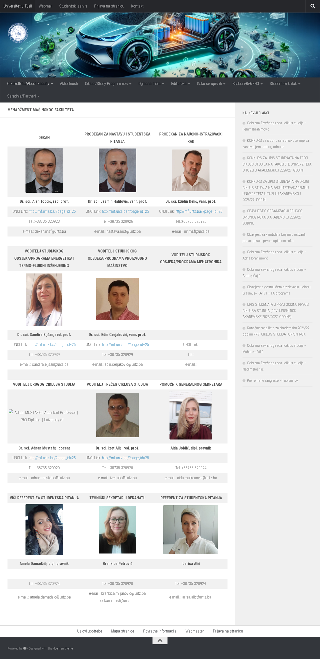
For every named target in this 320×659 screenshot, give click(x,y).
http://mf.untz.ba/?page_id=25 (52, 211)
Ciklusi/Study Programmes (106, 83)
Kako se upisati (209, 83)
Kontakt (137, 6)
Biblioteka (178, 83)
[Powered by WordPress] (24, 648)
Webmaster (195, 631)
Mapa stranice (122, 631)
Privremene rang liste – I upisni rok (272, 380)
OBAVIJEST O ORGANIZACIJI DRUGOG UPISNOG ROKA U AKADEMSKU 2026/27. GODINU (272, 217)
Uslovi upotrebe (89, 631)
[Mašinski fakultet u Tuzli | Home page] (18, 33)
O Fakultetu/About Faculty (28, 83)
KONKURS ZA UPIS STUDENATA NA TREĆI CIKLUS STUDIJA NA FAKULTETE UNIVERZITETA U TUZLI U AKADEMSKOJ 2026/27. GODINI (277, 164)
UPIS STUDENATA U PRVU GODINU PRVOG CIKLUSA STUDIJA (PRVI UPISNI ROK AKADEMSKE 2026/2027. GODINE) (275, 310)
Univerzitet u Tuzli (18, 6)
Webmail (45, 6)
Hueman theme (63, 648)
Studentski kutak (283, 83)
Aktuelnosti (69, 83)
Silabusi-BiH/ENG (245, 83)
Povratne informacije (159, 631)
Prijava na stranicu (109, 6)
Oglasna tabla (149, 83)
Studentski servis (73, 6)
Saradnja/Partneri (21, 96)
